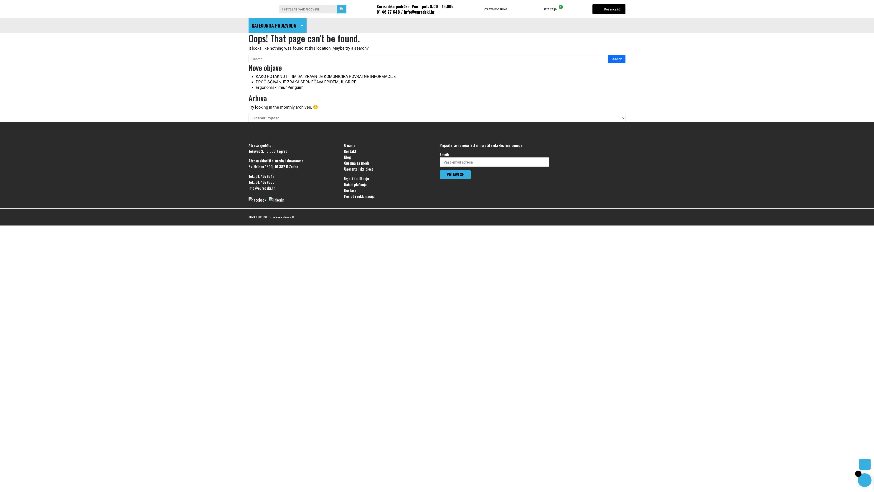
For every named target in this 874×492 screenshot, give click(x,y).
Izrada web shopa (279, 217)
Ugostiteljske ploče (358, 169)
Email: (444, 154)
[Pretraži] (341, 9)
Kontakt (350, 151)
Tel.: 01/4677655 (261, 182)
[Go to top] (865, 464)
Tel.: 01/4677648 (261, 176)
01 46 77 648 (388, 12)
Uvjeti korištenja (356, 178)
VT (293, 217)
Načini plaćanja (355, 184)
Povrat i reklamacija (359, 196)
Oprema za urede (357, 163)
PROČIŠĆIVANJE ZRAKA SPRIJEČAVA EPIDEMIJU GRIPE (306, 81)
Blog (347, 157)
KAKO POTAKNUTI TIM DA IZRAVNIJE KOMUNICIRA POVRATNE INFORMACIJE (326, 76)
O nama (349, 145)
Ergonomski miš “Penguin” (279, 87)
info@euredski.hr (419, 12)
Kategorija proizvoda (274, 25)
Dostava (350, 190)
